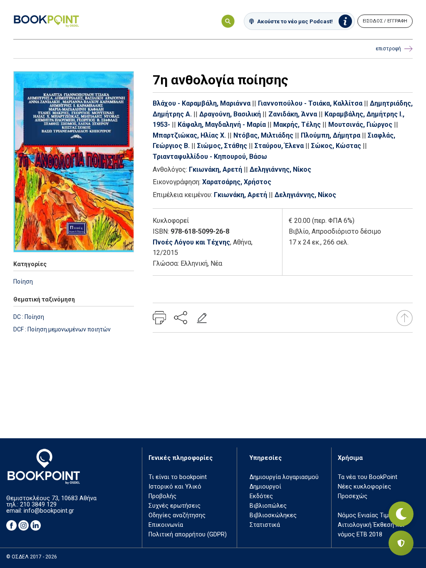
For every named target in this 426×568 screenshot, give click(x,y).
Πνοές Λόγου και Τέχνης (191, 242)
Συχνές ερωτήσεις (175, 505)
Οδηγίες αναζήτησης (177, 515)
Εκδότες (261, 496)
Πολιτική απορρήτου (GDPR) (188, 534)
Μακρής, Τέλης (297, 124)
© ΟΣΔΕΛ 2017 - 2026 (31, 557)
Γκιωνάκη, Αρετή (215, 169)
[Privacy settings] (401, 543)
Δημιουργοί (265, 486)
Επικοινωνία (166, 524)
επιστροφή (388, 49)
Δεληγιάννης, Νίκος (280, 169)
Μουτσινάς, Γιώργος (360, 124)
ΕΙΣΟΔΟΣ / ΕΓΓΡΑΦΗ (385, 21)
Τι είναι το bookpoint (178, 477)
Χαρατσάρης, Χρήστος (236, 182)
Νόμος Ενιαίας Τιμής (366, 515)
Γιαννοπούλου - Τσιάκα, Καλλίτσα (310, 103)
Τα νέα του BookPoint (367, 477)
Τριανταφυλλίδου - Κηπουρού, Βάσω (210, 157)
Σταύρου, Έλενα (279, 146)
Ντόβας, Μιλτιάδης (263, 135)
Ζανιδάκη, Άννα (292, 114)
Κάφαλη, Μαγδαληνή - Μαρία (222, 124)
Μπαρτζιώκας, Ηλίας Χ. (189, 135)
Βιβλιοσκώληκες (273, 515)
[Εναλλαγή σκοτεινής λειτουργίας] (401, 513)
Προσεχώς (352, 496)
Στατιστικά (265, 524)
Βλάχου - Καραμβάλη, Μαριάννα (201, 103)
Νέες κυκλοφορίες (364, 486)
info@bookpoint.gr (49, 510)
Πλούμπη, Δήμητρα (330, 135)
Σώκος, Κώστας (336, 146)
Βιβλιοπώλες (268, 505)
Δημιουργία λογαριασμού (284, 477)
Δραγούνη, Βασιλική (230, 114)
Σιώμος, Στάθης (222, 146)
